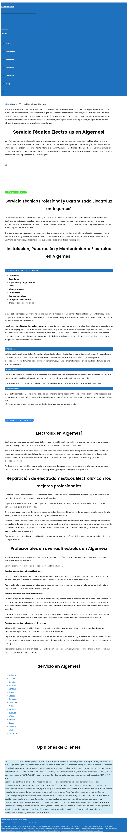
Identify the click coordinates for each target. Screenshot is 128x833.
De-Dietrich (110, 826)
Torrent (12, 678)
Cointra (84, 826)
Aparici (10, 826)
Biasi (48, 826)
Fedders (17, 829)
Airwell (6, 826)
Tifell (59, 831)
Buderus (57, 826)
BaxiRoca (35, 826)
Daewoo (95, 826)
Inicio (8, 43)
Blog (8, 83)
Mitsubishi (109, 829)
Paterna (12, 685)
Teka (55, 831)
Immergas (66, 829)
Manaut (92, 829)
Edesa (3, 829)
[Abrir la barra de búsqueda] (2, 25)
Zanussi (100, 831)
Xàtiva (11, 716)
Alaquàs (12, 713)
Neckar (114, 829)
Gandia (12, 682)
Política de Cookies (21, 819)
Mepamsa (98, 829)
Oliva (11, 730)
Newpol (8, 831)
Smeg (46, 831)
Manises (12, 709)
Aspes (19, 826)
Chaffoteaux (78, 826)
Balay (30, 826)
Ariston (15, 826)
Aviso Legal (4, 819)
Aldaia (11, 706)
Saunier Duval (33, 831)
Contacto (10, 75)
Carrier (68, 826)
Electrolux (8, 829)
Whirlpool (82, 831)
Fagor (13, 829)
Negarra (3, 831)
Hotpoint (60, 829)
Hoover (55, 829)
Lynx (88, 829)
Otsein (13, 831)
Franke (32, 829)
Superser (51, 831)
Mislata (12, 695)
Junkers (77, 829)
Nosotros (10, 59)
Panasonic (19, 831)
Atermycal (25, 826)
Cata (71, 826)
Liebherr (84, 829)
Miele (103, 829)
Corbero (89, 826)
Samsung (26, 831)
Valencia (12, 675)
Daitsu (104, 826)
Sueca (11, 723)
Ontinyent (13, 702)
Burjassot (13, 699)
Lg (80, 829)
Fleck (28, 829)
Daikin (100, 826)
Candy (63, 826)
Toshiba (63, 831)
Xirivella (12, 719)
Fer (21, 829)
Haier (50, 829)
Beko (40, 826)
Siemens (41, 831)
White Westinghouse (91, 831)
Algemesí (13, 726)
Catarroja (13, 733)
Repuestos (10, 51)
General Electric (44, 829)
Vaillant (68, 831)
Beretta (44, 826)
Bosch (53, 826)
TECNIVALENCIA (7, 7)
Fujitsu (37, 829)
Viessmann (74, 831)
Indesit (72, 829)
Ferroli (24, 829)
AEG (2, 826)
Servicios (10, 67)
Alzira (11, 692)
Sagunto (12, 689)
